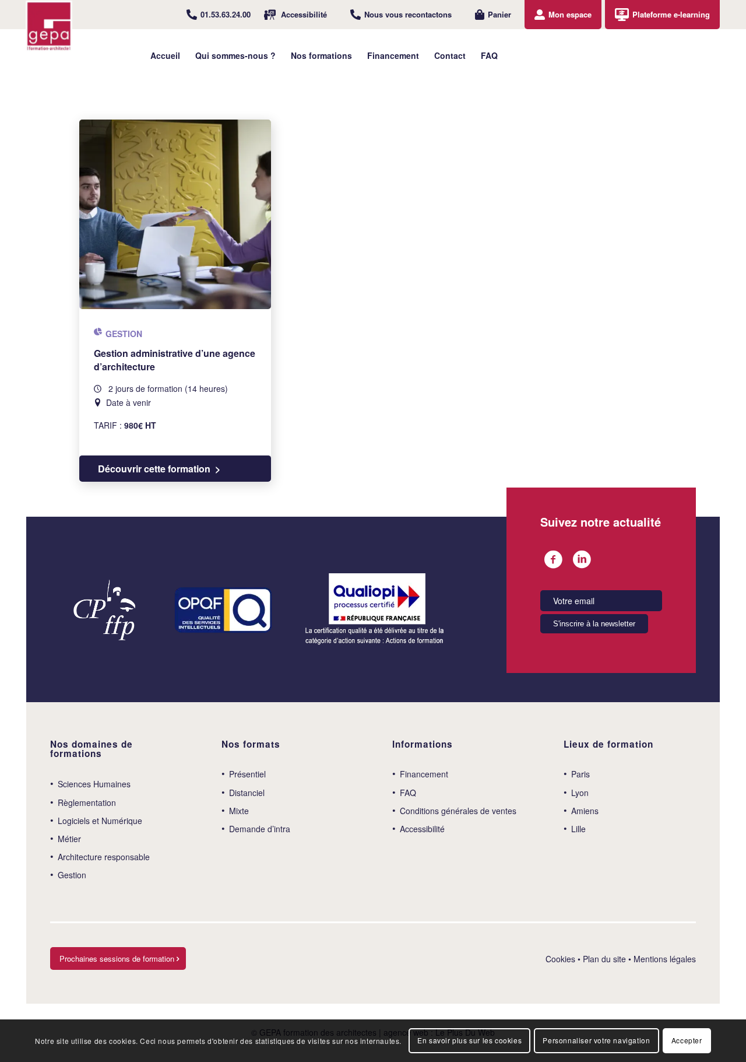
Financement (424, 774)
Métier (69, 838)
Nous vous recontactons (408, 14)
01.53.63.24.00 (225, 14)
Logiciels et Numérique (100, 820)
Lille (578, 829)
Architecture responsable (104, 857)
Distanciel (247, 792)
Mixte (239, 810)
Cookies (560, 959)
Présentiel (247, 774)
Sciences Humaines (94, 784)
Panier (499, 14)
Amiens (585, 810)
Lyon (580, 792)
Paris (580, 774)
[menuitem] (219, 14)
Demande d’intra (259, 829)
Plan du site (604, 959)
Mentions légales (665, 959)
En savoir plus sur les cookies (469, 1040)
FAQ (408, 792)
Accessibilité (304, 14)
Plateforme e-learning (671, 14)
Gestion (72, 875)
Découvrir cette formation (154, 468)
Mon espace (570, 14)
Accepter (686, 1040)
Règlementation (87, 802)
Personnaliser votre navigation (596, 1040)
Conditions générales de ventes (458, 810)
